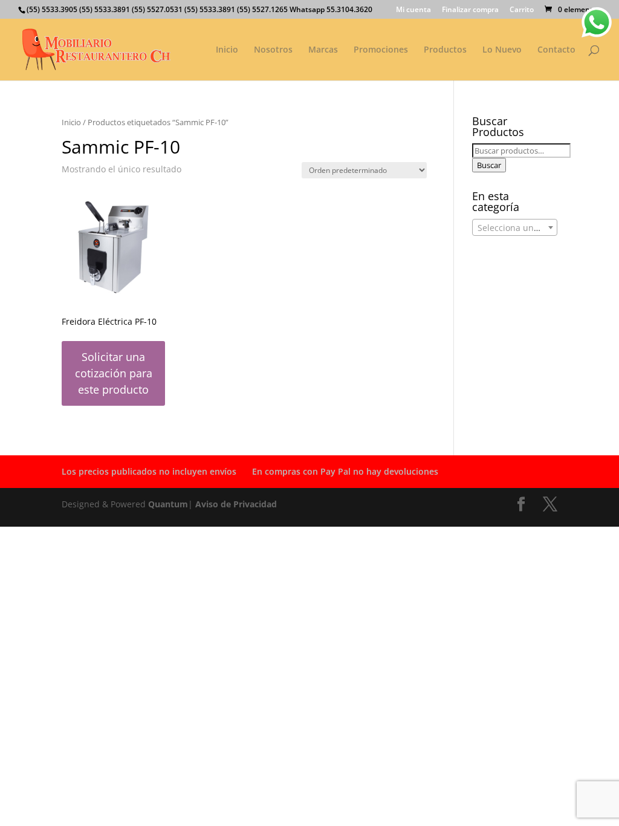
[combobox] (514, 227)
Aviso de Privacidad (236, 504)
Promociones (381, 50)
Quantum (168, 504)
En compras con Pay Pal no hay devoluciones (345, 471)
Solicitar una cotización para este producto (113, 373)
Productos (445, 50)
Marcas (323, 50)
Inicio (227, 50)
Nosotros (273, 50)
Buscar (489, 165)
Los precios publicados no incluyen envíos (149, 471)
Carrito (522, 10)
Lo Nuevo (502, 50)
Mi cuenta (413, 10)
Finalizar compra (470, 10)
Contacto (556, 50)
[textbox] (515, 228)
